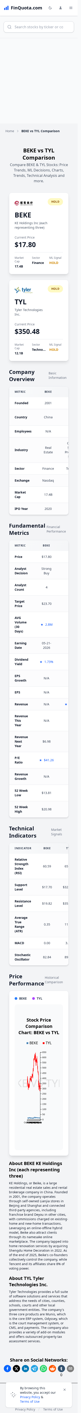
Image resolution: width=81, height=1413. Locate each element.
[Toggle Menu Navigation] (71, 8)
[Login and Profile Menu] (60, 8)
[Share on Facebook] (7, 1368)
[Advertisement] (40, 80)
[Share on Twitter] (16, 1368)
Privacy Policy (30, 1397)
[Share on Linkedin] (25, 1368)
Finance (38, 263)
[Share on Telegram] (34, 1368)
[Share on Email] (70, 1368)
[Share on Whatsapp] (43, 1368)
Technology (41, 349)
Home (9, 131)
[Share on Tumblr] (61, 1368)
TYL (21, 301)
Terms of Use (30, 1401)
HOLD (53, 263)
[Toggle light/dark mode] (50, 8)
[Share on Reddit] (52, 1368)
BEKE (23, 214)
